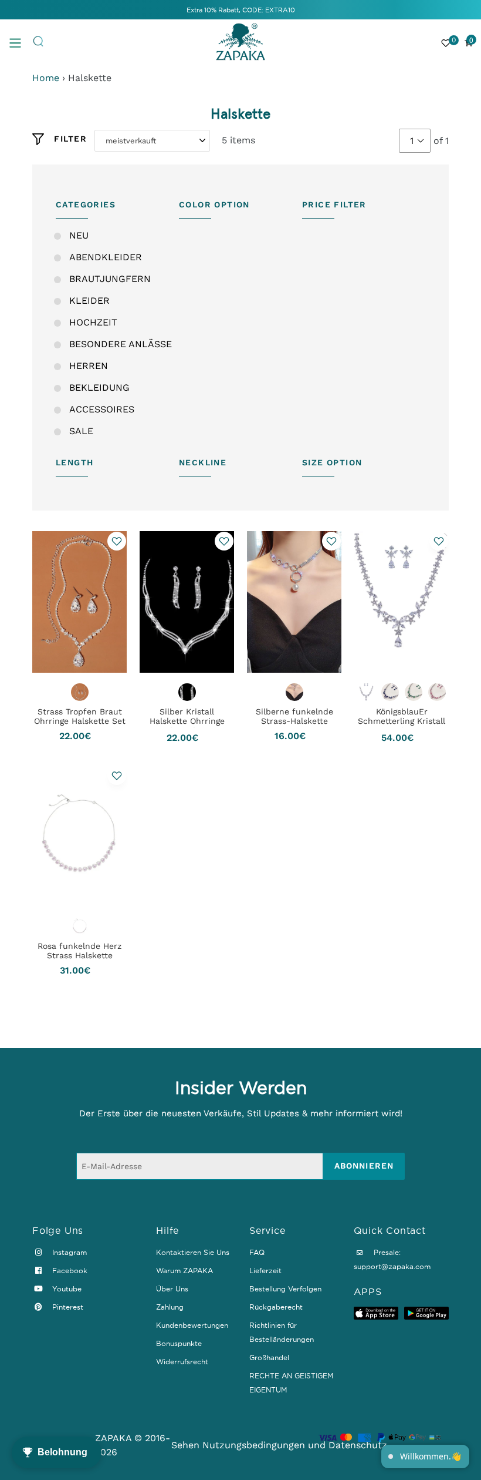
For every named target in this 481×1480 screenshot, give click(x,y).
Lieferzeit (265, 1270)
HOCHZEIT (93, 322)
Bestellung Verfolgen (285, 1289)
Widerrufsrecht (182, 1361)
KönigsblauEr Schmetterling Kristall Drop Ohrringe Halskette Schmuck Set (401, 725)
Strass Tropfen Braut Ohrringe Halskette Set (80, 716)
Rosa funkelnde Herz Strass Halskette (79, 950)
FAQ (257, 1252)
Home (45, 77)
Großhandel (269, 1357)
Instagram (68, 1252)
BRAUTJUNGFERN (110, 278)
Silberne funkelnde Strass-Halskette (294, 716)
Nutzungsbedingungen (253, 1445)
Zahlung (170, 1307)
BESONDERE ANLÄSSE (120, 344)
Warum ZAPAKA (184, 1270)
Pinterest (66, 1307)
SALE (81, 431)
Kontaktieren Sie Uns (192, 1252)
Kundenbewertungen (192, 1325)
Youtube (66, 1289)
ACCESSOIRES (101, 409)
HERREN (88, 365)
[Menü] (20, 42)
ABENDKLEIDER (105, 257)
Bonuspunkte (179, 1343)
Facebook (68, 1270)
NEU (79, 235)
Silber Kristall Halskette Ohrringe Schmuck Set (187, 721)
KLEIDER (89, 300)
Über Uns (172, 1289)
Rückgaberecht (276, 1307)
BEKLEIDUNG (99, 387)
